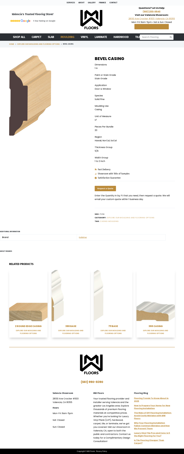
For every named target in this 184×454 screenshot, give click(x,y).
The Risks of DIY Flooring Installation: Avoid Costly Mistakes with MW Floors (153, 415)
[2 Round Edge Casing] (28, 295)
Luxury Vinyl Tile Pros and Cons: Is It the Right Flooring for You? (152, 434)
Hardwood (121, 37)
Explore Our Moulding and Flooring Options (131, 217)
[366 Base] (71, 295)
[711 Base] (113, 295)
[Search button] (170, 37)
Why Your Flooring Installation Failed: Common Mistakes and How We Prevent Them (152, 426)
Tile (137, 37)
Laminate (101, 37)
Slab (51, 37)
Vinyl (84, 37)
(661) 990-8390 (92, 382)
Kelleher (83, 237)
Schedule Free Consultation (151, 26)
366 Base (70, 326)
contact (113, 2)
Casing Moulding (109, 221)
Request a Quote (105, 188)
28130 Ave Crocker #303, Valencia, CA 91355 (152, 18)
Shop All (19, 37)
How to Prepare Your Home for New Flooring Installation (152, 407)
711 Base (113, 326)
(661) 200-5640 (151, 11)
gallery (92, 2)
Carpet (36, 37)
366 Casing (156, 326)
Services (71, 2)
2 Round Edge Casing (28, 326)
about (81, 2)
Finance (102, 2)
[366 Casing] (155, 295)
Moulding (67, 37)
